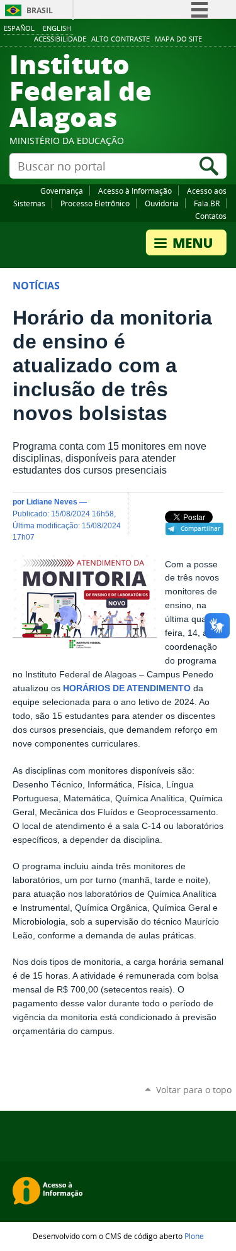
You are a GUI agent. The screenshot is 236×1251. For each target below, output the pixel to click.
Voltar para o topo (194, 1090)
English (57, 28)
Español (19, 28)
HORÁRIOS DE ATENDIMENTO (127, 688)
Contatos (211, 216)
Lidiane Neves (51, 502)
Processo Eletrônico (95, 203)
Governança (61, 191)
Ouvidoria (162, 203)
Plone (194, 1236)
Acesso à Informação (135, 191)
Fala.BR (207, 203)
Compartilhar (200, 528)
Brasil (39, 10)
